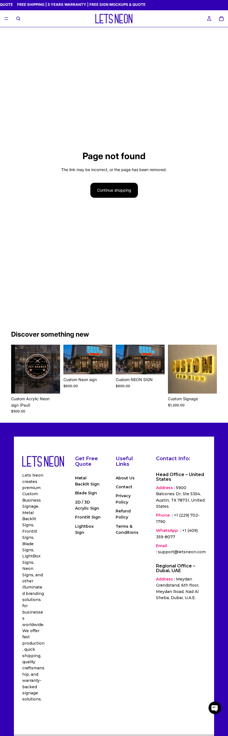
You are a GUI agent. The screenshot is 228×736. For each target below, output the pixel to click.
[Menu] (6, 18)
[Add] (51, 385)
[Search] (18, 18)
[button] (215, 708)
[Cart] (221, 18)
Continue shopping (114, 190)
